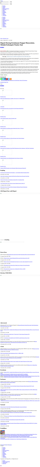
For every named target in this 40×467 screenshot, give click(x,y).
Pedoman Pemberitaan (6, 461)
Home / (1, 38)
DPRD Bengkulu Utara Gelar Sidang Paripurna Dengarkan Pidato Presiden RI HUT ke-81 (19, 386)
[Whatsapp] (1, 79)
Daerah (3, 7)
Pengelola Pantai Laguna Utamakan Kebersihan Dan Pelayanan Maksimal (19, 357)
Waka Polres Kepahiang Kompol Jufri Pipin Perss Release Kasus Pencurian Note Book (14, 176)
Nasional (3, 6)
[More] (11, 79)
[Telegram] (9, 79)
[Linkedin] (5, 79)
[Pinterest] (7, 79)
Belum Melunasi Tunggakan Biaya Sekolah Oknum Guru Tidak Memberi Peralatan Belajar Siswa (21, 434)
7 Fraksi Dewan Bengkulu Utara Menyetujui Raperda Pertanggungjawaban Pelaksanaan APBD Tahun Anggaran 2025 (20, 400)
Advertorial (4, 15)
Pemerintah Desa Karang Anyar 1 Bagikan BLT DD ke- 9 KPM (14, 268)
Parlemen (4, 11)
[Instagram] (3, 79)
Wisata (3, 13)
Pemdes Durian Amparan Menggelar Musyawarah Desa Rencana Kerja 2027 (16, 258)
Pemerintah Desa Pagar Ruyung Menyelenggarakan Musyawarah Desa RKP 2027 (21, 254)
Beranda (3, 5)
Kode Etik (4, 463)
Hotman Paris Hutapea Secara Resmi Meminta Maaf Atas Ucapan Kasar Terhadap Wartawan (20, 416)
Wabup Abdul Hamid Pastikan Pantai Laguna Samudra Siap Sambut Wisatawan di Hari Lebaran (16, 361)
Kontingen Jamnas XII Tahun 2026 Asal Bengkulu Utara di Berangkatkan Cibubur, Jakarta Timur (16, 435)
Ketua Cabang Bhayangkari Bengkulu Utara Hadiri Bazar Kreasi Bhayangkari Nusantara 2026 (16, 412)
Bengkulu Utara (5, 38)
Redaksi (3, 460)
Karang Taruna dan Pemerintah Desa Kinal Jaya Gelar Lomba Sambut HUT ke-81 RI (18, 261)
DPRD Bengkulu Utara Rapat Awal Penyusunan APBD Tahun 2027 (18, 395)
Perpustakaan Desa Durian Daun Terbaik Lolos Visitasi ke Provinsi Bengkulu (17, 265)
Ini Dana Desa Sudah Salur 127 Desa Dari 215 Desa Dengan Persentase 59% (17, 334)
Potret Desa (4, 9)
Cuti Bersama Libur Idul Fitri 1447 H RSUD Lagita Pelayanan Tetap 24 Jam (16, 337)
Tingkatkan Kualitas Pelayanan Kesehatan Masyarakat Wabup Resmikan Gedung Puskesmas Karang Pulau (21, 376)
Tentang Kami (4, 462)
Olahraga (4, 14)
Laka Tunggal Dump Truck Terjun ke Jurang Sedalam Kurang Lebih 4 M (12, 183)
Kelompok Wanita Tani (4, 82)
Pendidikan (4, 12)
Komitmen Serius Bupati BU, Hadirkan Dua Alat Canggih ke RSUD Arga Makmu (14, 374)
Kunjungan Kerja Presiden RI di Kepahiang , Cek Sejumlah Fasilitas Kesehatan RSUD (14, 172)
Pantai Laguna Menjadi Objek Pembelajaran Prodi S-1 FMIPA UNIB (11, 353)
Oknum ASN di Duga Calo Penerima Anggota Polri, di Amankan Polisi (12, 179)
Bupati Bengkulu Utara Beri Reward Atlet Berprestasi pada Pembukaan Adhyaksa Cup (18, 342)
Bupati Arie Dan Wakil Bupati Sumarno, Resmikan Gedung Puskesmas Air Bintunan (14, 375)
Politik (3, 10)
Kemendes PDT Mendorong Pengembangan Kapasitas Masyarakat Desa (12, 419)
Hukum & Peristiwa (5, 8)
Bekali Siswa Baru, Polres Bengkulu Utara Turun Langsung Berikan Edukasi (16, 436)
